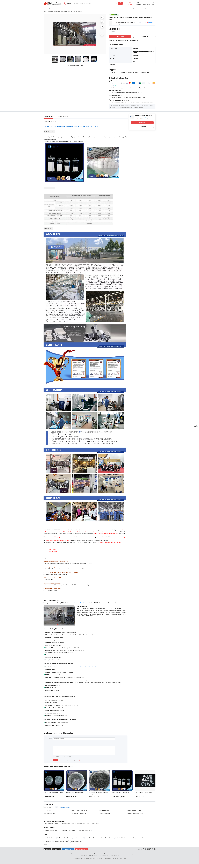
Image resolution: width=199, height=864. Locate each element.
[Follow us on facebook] (143, 849)
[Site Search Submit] (120, 3)
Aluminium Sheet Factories (65, 838)
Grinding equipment (104, 810)
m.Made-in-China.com (103, 855)
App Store (47, 849)
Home (45, 11)
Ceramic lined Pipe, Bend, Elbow (79, 810)
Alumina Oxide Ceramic (122, 838)
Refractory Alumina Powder (61, 841)
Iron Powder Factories (50, 838)
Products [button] (68, 3)
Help (128, 8)
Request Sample (134, 40)
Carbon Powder (78, 838)
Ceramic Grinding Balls (105, 813)
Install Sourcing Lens (82, 849)
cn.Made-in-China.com (114, 855)
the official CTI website (80, 603)
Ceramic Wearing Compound (134, 810)
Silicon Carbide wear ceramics (134, 813)
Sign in (153, 4)
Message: (49, 747)
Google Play (57, 849)
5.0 (137, 118)
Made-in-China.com (93, 855)
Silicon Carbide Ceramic (94, 667)
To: (51, 743)
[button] (116, 3)
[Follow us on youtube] (150, 849)
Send (55, 760)
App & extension (136, 8)
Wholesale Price (108, 854)
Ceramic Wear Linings (69, 667)
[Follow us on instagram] (148, 849)
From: (50, 738)
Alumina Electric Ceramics (107, 838)
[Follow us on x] (145, 849)
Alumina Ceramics (77, 11)
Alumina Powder (75, 816)
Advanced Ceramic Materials (69, 830)
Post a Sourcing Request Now (87, 760)
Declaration (115, 858)
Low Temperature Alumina (137, 838)
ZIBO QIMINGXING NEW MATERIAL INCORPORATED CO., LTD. (124, 22)
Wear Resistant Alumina (84, 830)
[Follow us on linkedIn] (154, 849)
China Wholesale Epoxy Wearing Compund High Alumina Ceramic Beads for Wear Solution (54, 794)
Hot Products (68, 854)
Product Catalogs (65, 807)
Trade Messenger (68, 849)
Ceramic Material (67, 11)
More (45, 844)
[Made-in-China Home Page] (52, 3)
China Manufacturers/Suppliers (87, 854)
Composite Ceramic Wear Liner (79, 813)
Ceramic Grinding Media (81, 667)
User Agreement (108, 858)
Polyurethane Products (49, 816)
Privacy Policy (123, 858)
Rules (154, 8)
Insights (132, 854)
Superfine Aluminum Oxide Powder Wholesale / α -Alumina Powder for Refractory (120, 794)
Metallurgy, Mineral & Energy (55, 11)
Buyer (119, 8)
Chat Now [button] (145, 36)
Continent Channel (117, 854)
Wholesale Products (99, 854)
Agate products (47, 810)
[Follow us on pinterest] (152, 849)
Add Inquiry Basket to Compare (74, 65)
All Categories (49, 8)
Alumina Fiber (48, 841)
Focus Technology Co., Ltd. (88, 858)
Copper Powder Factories (92, 838)
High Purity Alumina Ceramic (52, 830)
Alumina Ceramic (58, 667)
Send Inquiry (120, 36)
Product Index (126, 854)
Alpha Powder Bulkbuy (76, 841)
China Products (75, 854)
